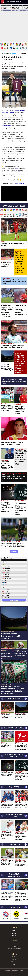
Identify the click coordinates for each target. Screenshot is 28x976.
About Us (14, 930)
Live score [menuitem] (10, 2)
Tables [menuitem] (19, 2)
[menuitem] (3, 1)
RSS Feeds (14, 961)
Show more (14, 551)
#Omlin (16, 168)
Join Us (14, 935)
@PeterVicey (13, 53)
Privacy (14, 946)
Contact (14, 933)
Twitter (14, 956)
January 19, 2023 (19, 183)
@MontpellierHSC (14, 172)
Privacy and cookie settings (14, 948)
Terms (14, 943)
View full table (14, 600)
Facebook (14, 959)
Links (14, 964)
